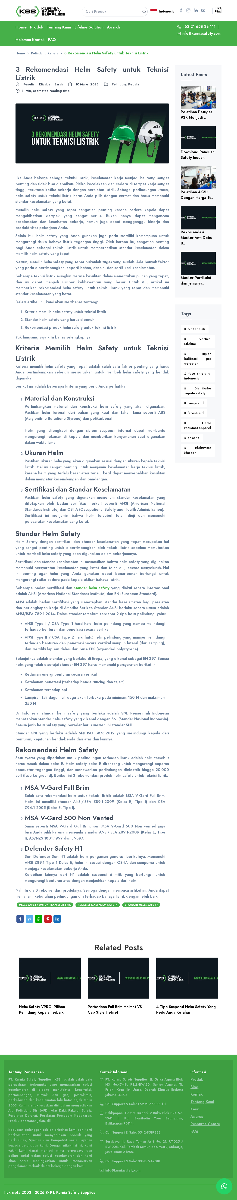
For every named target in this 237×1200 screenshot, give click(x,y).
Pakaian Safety (79, 1110)
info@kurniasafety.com (201, 33)
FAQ (52, 39)
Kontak (196, 1094)
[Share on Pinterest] (48, 919)
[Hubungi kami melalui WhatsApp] (224, 1186)
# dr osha (191, 438)
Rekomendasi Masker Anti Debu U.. (196, 237)
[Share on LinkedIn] (57, 919)
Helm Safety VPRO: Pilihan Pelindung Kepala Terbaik (42, 1009)
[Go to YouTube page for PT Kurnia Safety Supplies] (203, 10)
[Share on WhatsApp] (38, 919)
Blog (194, 1087)
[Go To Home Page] (43, 11)
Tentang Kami (59, 27)
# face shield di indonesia (197, 376)
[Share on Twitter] (29, 919)
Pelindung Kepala (125, 84)
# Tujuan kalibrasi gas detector (197, 358)
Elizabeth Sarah (51, 84)
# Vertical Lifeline (197, 341)
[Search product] (144, 11)
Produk (36, 27)
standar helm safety (91, 588)
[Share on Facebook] (20, 919)
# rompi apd (194, 403)
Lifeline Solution (89, 27)
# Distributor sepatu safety (197, 390)
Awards (114, 27)
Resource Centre (205, 1124)
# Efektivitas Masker (197, 450)
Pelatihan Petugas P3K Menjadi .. (196, 114)
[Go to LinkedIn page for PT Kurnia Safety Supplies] (196, 10)
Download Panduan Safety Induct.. (198, 154)
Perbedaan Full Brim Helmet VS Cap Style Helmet (115, 1009)
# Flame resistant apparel (197, 425)
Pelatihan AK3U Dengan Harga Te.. (197, 194)
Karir (194, 1109)
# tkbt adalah (194, 329)
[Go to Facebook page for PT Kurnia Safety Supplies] (181, 10)
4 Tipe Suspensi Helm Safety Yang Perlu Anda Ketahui (186, 1009)
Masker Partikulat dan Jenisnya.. (196, 280)
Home (21, 27)
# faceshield (194, 413)
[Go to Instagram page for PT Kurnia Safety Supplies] (188, 10)
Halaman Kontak (30, 39)
